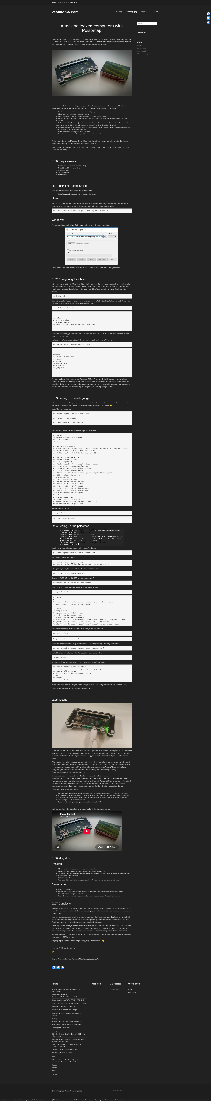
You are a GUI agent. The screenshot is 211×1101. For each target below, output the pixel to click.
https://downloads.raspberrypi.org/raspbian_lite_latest (76, 194)
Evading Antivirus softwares (61, 1031)
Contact (155, 12)
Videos (54, 1071)
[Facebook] (208, 13)
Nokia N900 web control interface (63, 1006)
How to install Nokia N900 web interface (65, 997)
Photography (132, 12)
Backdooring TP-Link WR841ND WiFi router (67, 1024)
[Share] (208, 22)
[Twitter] (208, 18)
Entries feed (141, 48)
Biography (55, 1065)
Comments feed (142, 51)
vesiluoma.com (65, 12)
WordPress (132, 992)
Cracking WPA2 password (61, 1027)
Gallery (54, 1067)
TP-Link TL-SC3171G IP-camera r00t (65, 1049)
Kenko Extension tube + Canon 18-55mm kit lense (69, 1003)
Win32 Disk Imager (77, 225)
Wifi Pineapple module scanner (62, 1053)
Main (111, 12)
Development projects (59, 994)
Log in (139, 45)
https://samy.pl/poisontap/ (88, 959)
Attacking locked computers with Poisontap (66, 1021)
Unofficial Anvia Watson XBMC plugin (64, 1010)
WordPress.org (142, 54)
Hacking (119, 12)
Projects (143, 12)
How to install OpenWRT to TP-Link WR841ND (68, 1000)
